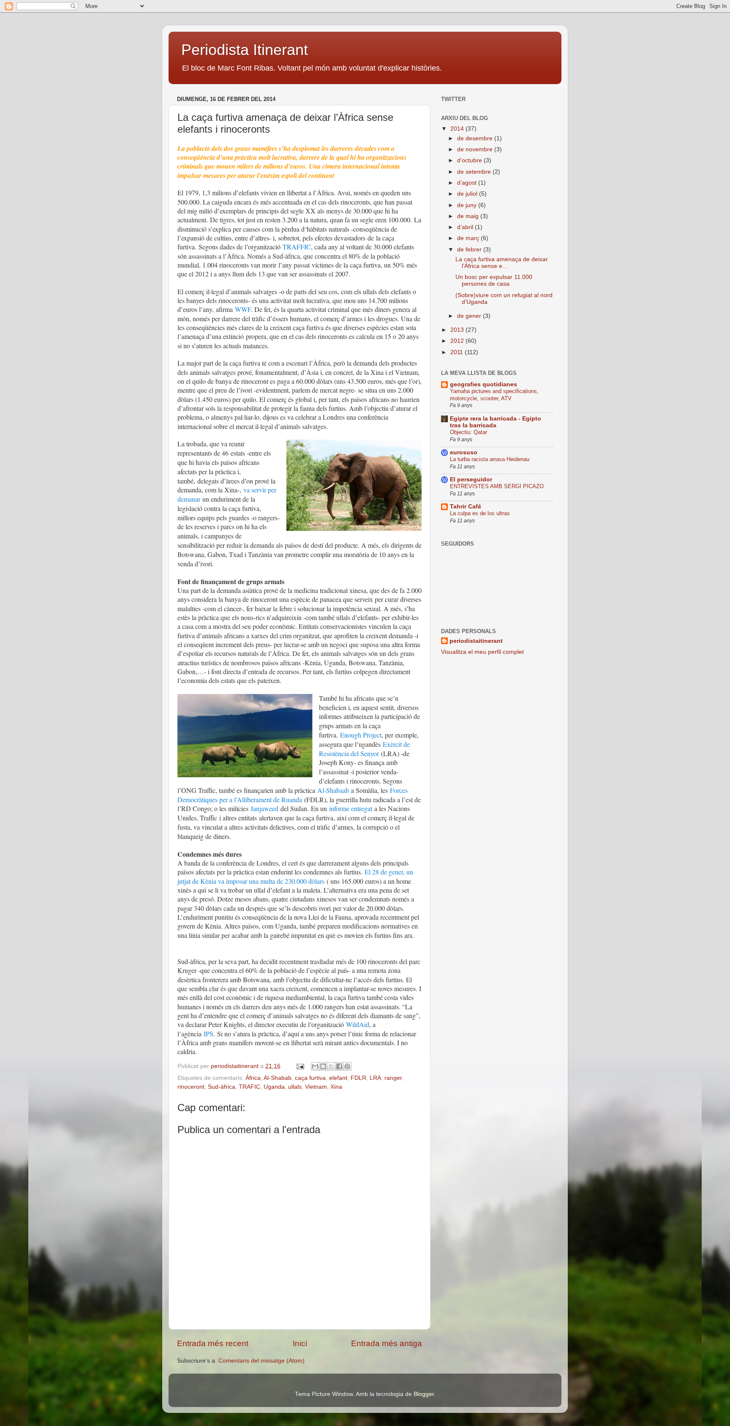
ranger (393, 1078)
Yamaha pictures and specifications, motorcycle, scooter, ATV (494, 395)
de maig (468, 216)
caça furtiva (310, 1078)
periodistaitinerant (235, 1066)
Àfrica (253, 1078)
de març (469, 238)
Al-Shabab (277, 1078)
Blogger (424, 1394)
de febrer (470, 249)
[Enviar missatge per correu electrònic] (300, 1066)
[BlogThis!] (323, 1066)
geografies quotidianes (483, 384)
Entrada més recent (212, 1343)
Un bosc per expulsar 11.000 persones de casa (493, 280)
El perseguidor (471, 479)
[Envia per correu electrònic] (315, 1066)
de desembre (475, 138)
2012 (458, 341)
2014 (458, 129)
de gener (470, 316)
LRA (375, 1078)
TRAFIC (249, 1087)
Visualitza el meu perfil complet (482, 652)
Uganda (274, 1087)
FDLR (358, 1078)
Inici (300, 1343)
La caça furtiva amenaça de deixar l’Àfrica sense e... (501, 262)
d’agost (467, 183)
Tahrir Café (465, 506)
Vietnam (316, 1087)
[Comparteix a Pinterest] (347, 1066)
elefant (338, 1078)
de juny (467, 205)
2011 (457, 352)
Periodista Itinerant (244, 49)
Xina (336, 1087)
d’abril (466, 227)
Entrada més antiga (386, 1343)
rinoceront (190, 1087)
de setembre (475, 172)
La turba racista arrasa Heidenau (489, 459)
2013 (458, 330)
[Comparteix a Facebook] (339, 1066)
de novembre (475, 149)
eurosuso (463, 452)
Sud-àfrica (221, 1087)
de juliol (468, 194)
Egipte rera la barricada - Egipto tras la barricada (495, 422)
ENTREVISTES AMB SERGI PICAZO (497, 486)
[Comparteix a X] (331, 1066)
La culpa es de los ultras (480, 513)
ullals (295, 1087)
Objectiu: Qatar (468, 432)
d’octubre (470, 160)
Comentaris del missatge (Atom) (261, 1361)
